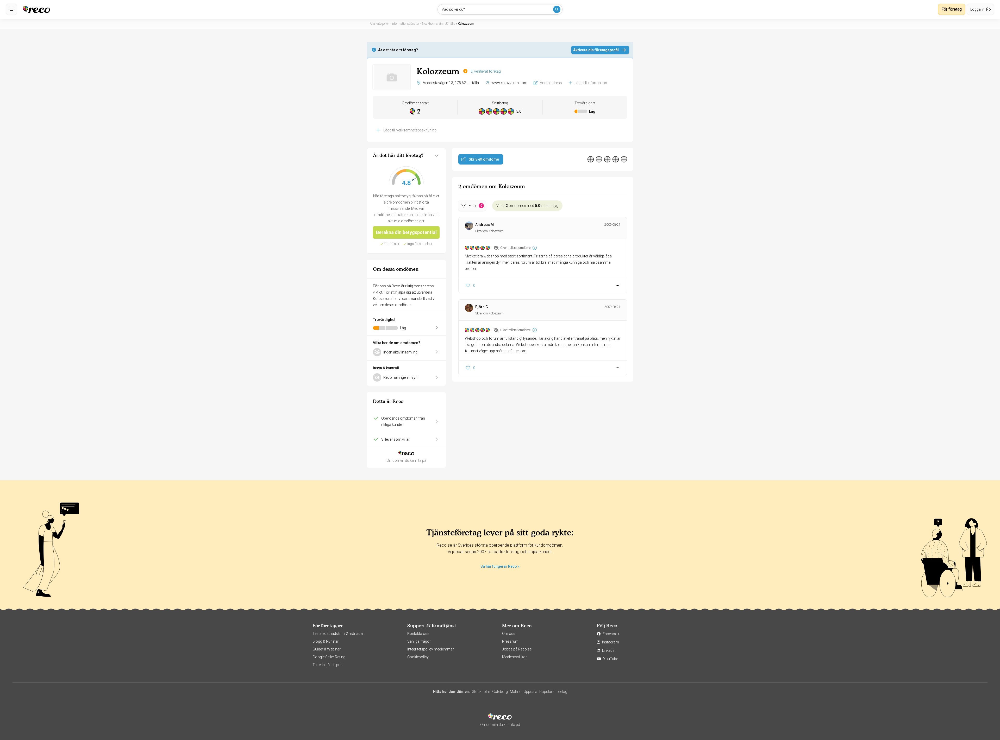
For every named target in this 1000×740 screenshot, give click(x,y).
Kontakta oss (418, 633)
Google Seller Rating (328, 657)
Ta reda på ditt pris (327, 665)
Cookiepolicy (418, 657)
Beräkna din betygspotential (406, 232)
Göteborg (500, 692)
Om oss (508, 633)
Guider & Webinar (326, 649)
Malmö (516, 692)
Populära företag (553, 692)
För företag (951, 9)
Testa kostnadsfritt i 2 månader (338, 633)
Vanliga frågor (419, 641)
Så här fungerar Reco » (500, 566)
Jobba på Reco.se (517, 649)
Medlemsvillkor (514, 657)
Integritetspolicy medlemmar (430, 649)
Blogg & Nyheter (325, 641)
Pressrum (510, 641)
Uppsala (530, 692)
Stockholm (481, 692)
